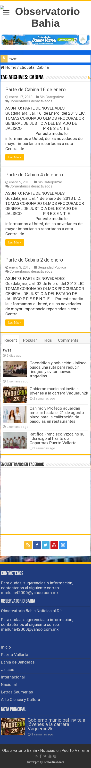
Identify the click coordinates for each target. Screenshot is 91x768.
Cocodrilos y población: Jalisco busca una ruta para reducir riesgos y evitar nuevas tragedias (58, 369)
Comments (68, 340)
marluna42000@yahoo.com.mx (29, 592)
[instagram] (63, 545)
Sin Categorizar (52, 97)
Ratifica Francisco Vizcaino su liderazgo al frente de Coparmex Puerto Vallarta (57, 438)
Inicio (6, 647)
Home (10, 67)
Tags (47, 340)
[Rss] (28, 545)
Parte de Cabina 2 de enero (34, 260)
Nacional (9, 684)
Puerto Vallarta (14, 654)
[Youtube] (54, 545)
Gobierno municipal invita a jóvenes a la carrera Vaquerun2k (59, 390)
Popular (30, 340)
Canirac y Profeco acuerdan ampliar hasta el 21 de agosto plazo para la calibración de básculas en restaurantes (57, 415)
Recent (10, 340)
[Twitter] (46, 545)
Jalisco (7, 669)
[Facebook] (37, 545)
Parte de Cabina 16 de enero (35, 89)
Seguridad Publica (52, 267)
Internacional (13, 677)
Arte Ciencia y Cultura (20, 699)
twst (13, 59)
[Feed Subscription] (89, 78)
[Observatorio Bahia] (45, 16)
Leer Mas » (14, 157)
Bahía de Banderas (18, 662)
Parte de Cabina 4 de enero (34, 175)
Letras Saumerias (17, 692)
